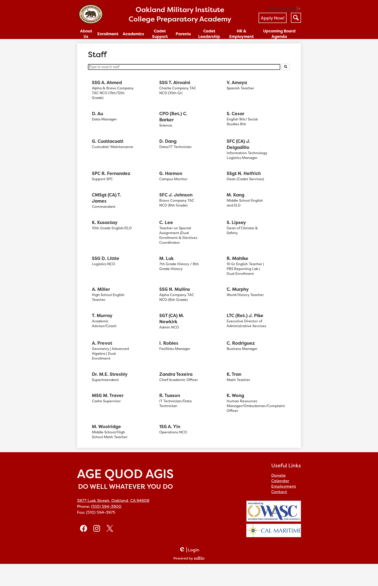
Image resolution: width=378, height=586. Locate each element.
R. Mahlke (237, 258)
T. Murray (102, 315)
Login (189, 549)
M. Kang (235, 195)
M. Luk (166, 258)
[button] (86, 33)
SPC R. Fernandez (111, 173)
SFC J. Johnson (175, 195)
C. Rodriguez (241, 343)
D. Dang (168, 141)
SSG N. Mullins (174, 289)
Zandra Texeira (175, 374)
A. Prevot (102, 343)
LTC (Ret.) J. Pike (245, 315)
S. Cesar (235, 114)
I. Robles (168, 343)
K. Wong (235, 395)
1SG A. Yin (169, 427)
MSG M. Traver (108, 395)
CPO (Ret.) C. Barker (173, 117)
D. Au (97, 114)
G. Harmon (170, 173)
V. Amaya (237, 82)
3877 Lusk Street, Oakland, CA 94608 (113, 500)
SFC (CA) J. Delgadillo (238, 144)
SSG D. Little (105, 258)
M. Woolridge (106, 427)
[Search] (285, 67)
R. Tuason (169, 395)
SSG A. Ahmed (107, 82)
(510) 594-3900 (106, 506)
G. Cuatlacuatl (107, 141)
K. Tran (234, 374)
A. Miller (101, 289)
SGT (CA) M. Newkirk (171, 318)
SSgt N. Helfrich (244, 173)
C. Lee (166, 222)
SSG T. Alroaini (174, 82)
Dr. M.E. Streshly (110, 374)
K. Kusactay (104, 222)
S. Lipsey (236, 222)
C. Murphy (238, 289)
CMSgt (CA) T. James (106, 198)
